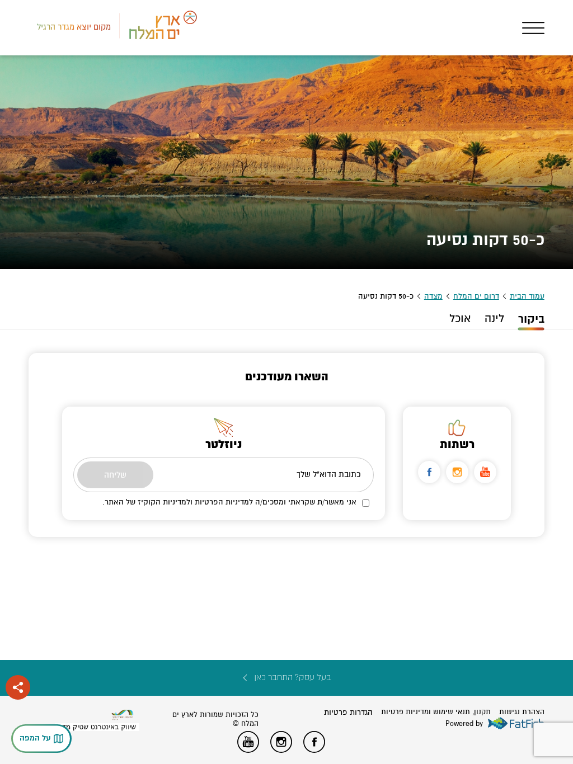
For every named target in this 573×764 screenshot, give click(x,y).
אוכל (460, 319)
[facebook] (429, 472)
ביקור (531, 319)
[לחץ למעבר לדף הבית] (122, 715)
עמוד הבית (527, 296)
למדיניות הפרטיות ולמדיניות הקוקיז (195, 502)
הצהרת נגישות (521, 712)
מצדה (433, 296)
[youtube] (485, 472)
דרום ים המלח (476, 296)
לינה (494, 319)
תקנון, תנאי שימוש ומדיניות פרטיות (436, 712)
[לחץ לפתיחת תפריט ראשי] (533, 28)
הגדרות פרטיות (348, 712)
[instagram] (457, 472)
